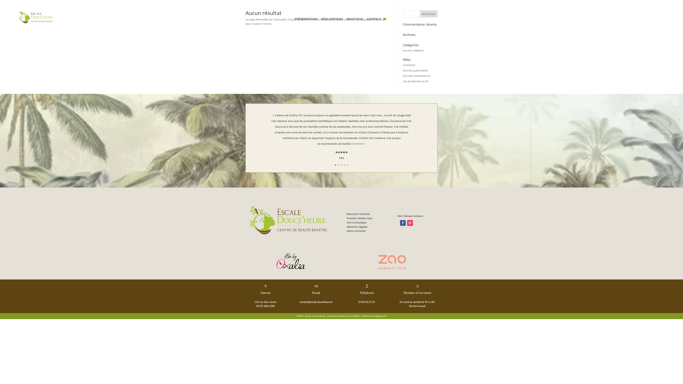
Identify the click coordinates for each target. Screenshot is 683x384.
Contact (374, 19)
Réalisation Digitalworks (374, 316)
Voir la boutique (357, 222)
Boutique (355, 19)
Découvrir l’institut (358, 214)
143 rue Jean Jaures (265, 302)
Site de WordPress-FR (415, 81)
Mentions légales (357, 226)
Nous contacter (356, 231)
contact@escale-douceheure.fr (316, 302)
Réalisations (332, 19)
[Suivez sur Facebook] (403, 223)
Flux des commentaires (416, 76)
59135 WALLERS (265, 306)
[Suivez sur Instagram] (410, 223)
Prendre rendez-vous (359, 218)
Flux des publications (415, 70)
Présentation (306, 19)
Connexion (409, 65)
